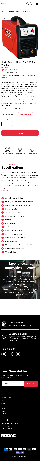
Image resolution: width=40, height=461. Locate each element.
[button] (36, 3)
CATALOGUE (5, 411)
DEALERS (4, 406)
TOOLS (3, 401)
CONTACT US (5, 414)
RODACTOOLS (23, 457)
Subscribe (31, 384)
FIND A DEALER (25, 114)
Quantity (4, 119)
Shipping (3, 72)
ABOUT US (5, 403)
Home (3, 11)
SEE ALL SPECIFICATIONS (11, 109)
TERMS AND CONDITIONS (9, 423)
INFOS (3, 408)
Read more (5, 191)
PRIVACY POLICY (7, 429)
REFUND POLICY (6, 426)
